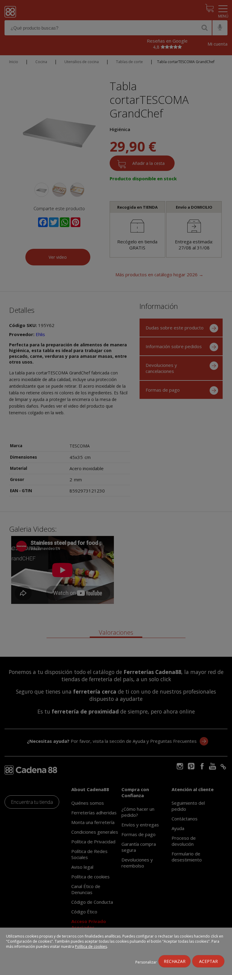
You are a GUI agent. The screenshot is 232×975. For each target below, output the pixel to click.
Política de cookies (91, 946)
